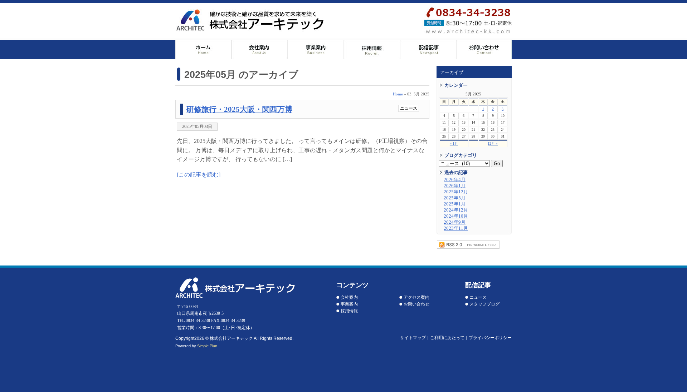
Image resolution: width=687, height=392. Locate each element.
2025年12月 (456, 191)
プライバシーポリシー (490, 337)
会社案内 (260, 49)
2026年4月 (455, 179)
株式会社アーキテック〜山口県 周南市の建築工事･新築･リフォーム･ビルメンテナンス (249, 20)
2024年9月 (455, 222)
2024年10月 (456, 216)
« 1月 (454, 143)
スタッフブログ (484, 304)
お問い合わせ (484, 49)
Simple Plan (207, 346)
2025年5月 (455, 197)
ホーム (203, 49)
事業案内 (349, 304)
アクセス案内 (416, 297)
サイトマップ (413, 337)
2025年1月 (455, 204)
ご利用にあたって (447, 337)
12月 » (493, 143)
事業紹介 (316, 49)
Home (398, 94)
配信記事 (428, 49)
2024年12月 (456, 210)
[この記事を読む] (198, 175)
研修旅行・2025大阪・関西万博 (239, 109)
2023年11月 (456, 228)
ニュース (408, 108)
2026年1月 (455, 185)
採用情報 (372, 49)
